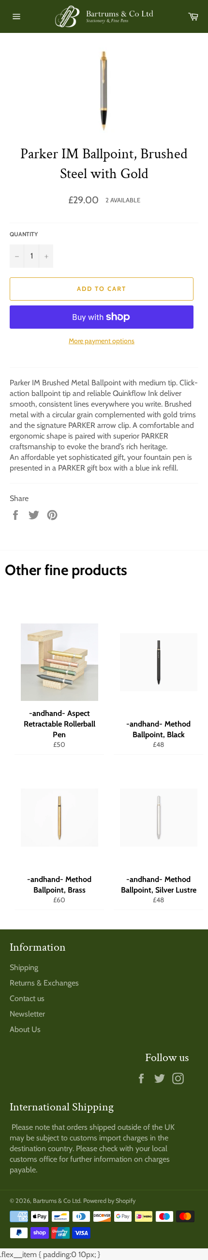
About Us (25, 1029)
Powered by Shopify (109, 1200)
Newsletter (27, 1013)
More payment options (101, 340)
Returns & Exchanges (44, 982)
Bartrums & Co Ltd (56, 1200)
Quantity (24, 234)
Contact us (27, 998)
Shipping (24, 967)
